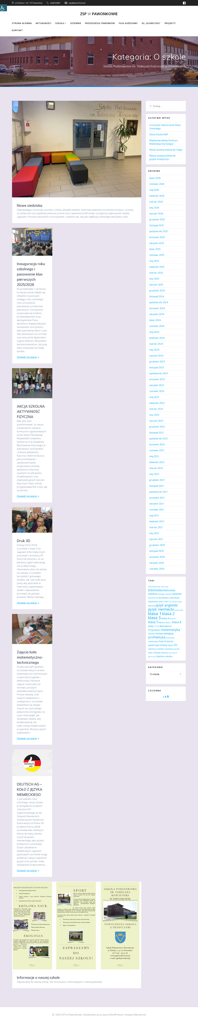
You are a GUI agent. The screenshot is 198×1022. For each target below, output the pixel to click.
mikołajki (159, 633)
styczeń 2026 (156, 213)
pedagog (168, 633)
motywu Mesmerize (135, 1014)
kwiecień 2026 (156, 195)
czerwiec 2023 (156, 391)
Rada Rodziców (166, 641)
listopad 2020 (156, 551)
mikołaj (151, 633)
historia (151, 605)
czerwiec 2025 (156, 255)
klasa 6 (162, 622)
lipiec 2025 (155, 249)
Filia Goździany (128, 23)
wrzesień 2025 (157, 237)
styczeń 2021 (156, 539)
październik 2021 (158, 491)
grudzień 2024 (157, 290)
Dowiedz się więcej (27, 357)
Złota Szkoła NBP (158, 134)
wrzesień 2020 (157, 557)
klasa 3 (154, 617)
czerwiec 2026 (156, 184)
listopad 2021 (156, 485)
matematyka (170, 629)
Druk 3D (23, 541)
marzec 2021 (156, 527)
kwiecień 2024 (156, 337)
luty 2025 (154, 278)
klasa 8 (176, 622)
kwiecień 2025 (156, 266)
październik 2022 (158, 438)
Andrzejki (164, 587)
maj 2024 (154, 332)
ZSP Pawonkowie (99, 14)
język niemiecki (161, 609)
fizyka (180, 602)
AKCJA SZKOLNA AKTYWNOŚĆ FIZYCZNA (31, 411)
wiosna (164, 652)
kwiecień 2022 (156, 462)
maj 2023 (154, 397)
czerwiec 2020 (156, 568)
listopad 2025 (156, 225)
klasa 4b (173, 619)
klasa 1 (155, 613)
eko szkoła (173, 602)
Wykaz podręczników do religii (165, 149)
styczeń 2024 (156, 355)
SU (175, 645)
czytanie (176, 593)
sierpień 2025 (156, 243)
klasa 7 (168, 622)
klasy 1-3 (153, 626)
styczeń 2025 (156, 284)
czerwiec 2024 (156, 326)
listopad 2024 (156, 296)
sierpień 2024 (156, 314)
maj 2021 (154, 515)
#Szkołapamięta (154, 587)
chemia (168, 594)
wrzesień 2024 (157, 308)
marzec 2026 (156, 201)
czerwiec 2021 (156, 509)
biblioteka (155, 590)
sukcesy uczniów (156, 648)
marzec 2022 (156, 468)
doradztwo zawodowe (169, 597)
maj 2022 (154, 456)
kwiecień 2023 (156, 403)
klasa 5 (153, 622)
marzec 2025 (156, 272)
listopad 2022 (156, 432)
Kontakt (17, 30)
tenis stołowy (154, 652)
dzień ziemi (163, 601)
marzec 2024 (156, 343)
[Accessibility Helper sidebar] (3, 7)
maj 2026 (154, 189)
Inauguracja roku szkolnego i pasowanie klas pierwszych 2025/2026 (31, 274)
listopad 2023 (156, 367)
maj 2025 (154, 261)
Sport (170, 645)
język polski (179, 610)
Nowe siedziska (29, 205)
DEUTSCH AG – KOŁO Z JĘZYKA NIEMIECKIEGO (29, 789)
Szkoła (59, 23)
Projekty (170, 23)
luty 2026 (154, 207)
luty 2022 (154, 474)
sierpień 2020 (156, 562)
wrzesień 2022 (157, 444)
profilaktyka (156, 637)
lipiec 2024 (155, 320)
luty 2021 (154, 533)
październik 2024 (158, 302)
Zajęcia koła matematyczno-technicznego (30, 657)
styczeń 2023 (156, 420)
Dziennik (75, 23)
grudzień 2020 (157, 545)
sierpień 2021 (156, 503)
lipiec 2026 (155, 178)
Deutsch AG (153, 598)
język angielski (167, 605)
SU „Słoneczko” (151, 23)
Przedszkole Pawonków (100, 23)
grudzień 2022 (157, 426)
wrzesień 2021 (157, 497)
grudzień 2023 (157, 361)
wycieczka (152, 657)
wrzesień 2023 (157, 379)
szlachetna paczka (171, 649)
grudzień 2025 (157, 219)
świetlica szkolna (164, 656)
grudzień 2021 (157, 480)
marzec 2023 (156, 409)
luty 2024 (154, 349)
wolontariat (172, 653)
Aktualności (43, 23)
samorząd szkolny (157, 645)
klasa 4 (165, 618)
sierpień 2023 (156, 385)
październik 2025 (158, 231)
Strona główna (22, 23)
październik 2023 (158, 373)
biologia (161, 594)
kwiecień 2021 (156, 521)
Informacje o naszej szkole (38, 977)
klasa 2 (168, 613)
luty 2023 (154, 414)
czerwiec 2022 (156, 450)
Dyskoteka (153, 601)
